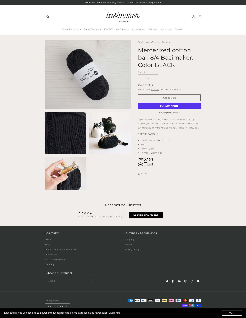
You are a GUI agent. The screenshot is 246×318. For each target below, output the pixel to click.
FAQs (47, 244)
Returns (128, 244)
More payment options (169, 113)
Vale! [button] (231, 313)
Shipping (155, 89)
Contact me (51, 254)
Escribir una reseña (145, 215)
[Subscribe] (93, 281)
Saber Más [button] (114, 313)
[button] (48, 17)
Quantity (142, 72)
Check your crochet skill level (60, 249)
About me (50, 239)
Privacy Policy (131, 249)
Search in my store (55, 259)
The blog (49, 264)
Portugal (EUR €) (56, 306)
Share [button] (144, 173)
